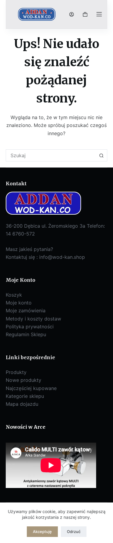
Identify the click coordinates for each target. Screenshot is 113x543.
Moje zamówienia (26, 310)
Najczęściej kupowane (31, 388)
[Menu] (99, 14)
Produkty (16, 372)
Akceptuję (42, 531)
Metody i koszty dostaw (33, 319)
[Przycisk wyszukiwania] (101, 155)
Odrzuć (73, 531)
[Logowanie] (71, 14)
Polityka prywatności (30, 327)
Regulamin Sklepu (26, 334)
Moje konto (19, 303)
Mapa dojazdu (22, 404)
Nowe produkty (23, 380)
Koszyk (14, 295)
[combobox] (51, 155)
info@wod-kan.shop (62, 257)
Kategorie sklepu (25, 396)
